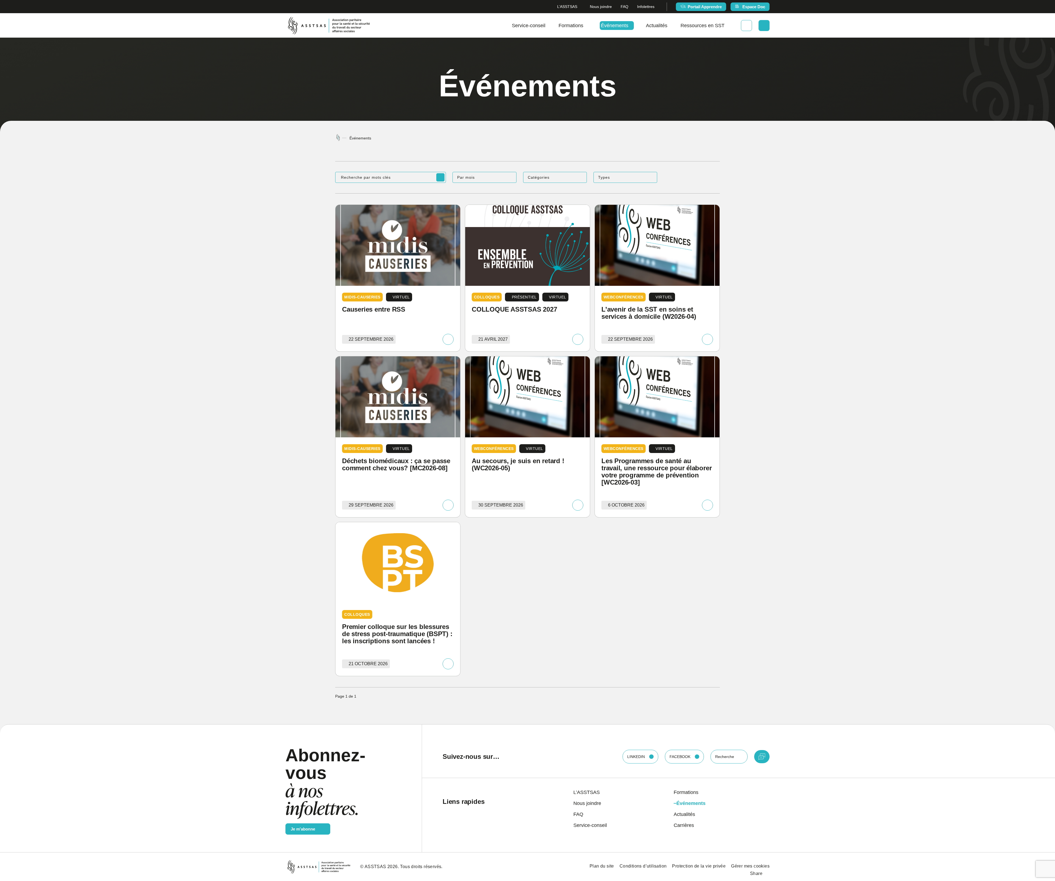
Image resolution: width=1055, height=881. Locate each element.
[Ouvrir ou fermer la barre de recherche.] (764, 25)
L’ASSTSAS (567, 6)
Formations (571, 25)
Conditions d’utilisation (643, 866)
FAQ (624, 6)
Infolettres (645, 6)
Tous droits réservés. (421, 866)
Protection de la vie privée (699, 866)
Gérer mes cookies (750, 866)
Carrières (684, 825)
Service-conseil (528, 25)
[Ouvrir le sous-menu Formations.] (585, 25)
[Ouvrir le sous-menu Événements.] (630, 25)
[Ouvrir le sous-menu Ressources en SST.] (726, 25)
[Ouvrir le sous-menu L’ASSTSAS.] (579, 6)
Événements (614, 25)
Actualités (656, 25)
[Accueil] (338, 138)
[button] (484, 177)
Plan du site (602, 866)
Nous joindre (601, 6)
